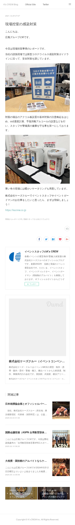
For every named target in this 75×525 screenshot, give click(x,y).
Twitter (46, 4)
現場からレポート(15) (13, 219)
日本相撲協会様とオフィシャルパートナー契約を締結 (34, 403)
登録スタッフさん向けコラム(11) (36, 219)
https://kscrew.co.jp (15, 210)
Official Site (30, 4)
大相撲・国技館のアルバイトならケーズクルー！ (32, 460)
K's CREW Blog (10, 4)
